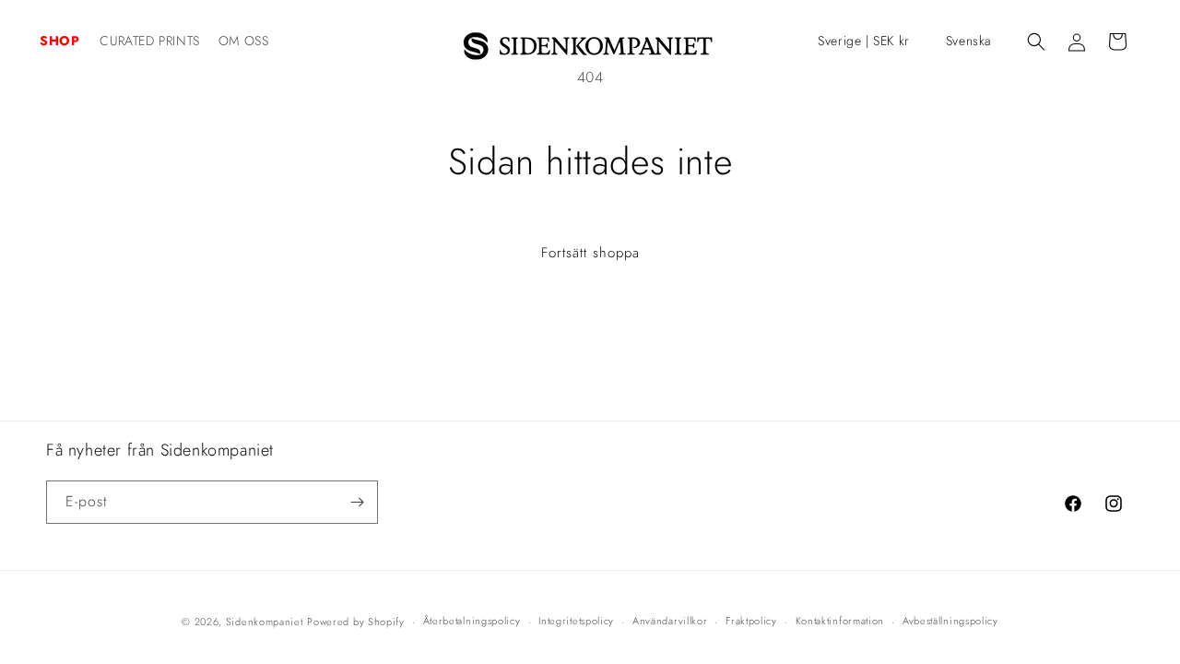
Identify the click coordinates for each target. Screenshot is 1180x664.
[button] (69, 40)
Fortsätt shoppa (590, 253)
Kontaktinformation (840, 620)
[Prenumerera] (356, 502)
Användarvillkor (670, 620)
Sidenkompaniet (264, 621)
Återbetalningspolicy (472, 620)
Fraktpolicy (751, 620)
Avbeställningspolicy (950, 620)
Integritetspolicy (576, 620)
